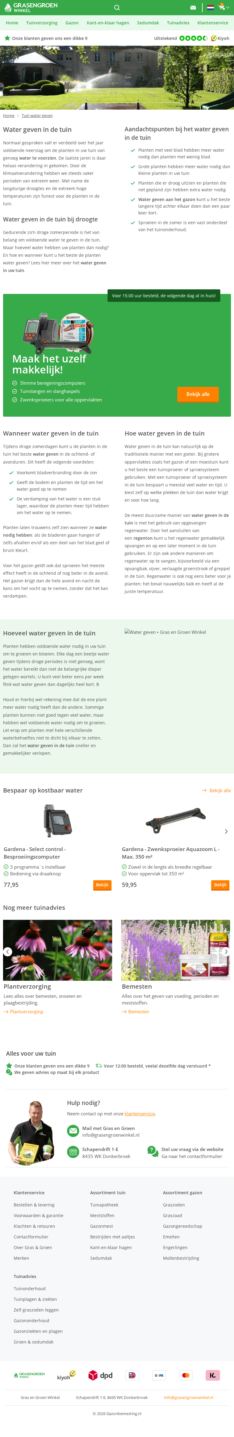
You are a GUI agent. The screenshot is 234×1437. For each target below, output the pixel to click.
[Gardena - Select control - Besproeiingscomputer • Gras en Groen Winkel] (58, 821)
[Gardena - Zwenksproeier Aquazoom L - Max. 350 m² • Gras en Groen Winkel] (176, 821)
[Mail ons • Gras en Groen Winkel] (193, 7)
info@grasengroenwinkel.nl (188, 1397)
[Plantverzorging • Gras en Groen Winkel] (57, 950)
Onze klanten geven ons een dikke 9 (49, 38)
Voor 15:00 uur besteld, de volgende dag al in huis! (164, 295)
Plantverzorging (27, 986)
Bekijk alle (198, 394)
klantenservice (140, 1113)
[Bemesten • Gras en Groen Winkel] (175, 950)
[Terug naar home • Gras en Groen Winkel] (31, 7)
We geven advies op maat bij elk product (56, 1072)
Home (8, 115)
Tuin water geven (37, 115)
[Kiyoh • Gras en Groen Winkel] (66, 1375)
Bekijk (102, 885)
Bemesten (137, 986)
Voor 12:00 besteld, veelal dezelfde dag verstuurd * (157, 1066)
